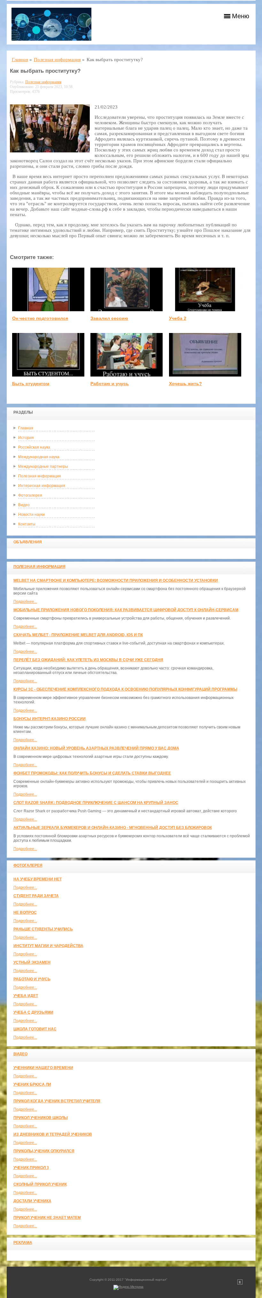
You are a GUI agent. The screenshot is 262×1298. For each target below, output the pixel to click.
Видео (24, 505)
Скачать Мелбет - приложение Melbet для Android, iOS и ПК (78, 635)
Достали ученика (32, 1201)
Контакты (26, 524)
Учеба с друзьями (33, 1012)
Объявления (27, 542)
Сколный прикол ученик (40, 1184)
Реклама (22, 1242)
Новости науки (31, 514)
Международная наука (38, 457)
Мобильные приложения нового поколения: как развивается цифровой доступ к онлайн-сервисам (125, 610)
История (26, 437)
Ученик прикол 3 (31, 1167)
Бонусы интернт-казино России (49, 719)
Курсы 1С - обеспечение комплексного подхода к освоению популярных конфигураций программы (125, 689)
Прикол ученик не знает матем (47, 1217)
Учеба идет (25, 996)
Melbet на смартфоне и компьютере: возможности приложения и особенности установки (115, 580)
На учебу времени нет (37, 879)
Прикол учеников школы (40, 1117)
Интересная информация (41, 485)
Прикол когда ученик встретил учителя (56, 1101)
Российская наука (34, 447)
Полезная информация (39, 476)
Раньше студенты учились (43, 929)
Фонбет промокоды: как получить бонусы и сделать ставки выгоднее (92, 773)
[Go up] (240, 1283)
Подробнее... (25, 601)
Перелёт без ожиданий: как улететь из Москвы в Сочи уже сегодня (88, 660)
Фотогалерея (30, 495)
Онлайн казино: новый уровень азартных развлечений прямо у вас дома (96, 748)
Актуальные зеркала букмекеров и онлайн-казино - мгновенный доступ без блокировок (112, 827)
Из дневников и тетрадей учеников (52, 1134)
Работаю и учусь (31, 979)
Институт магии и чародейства (48, 946)
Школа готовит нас (35, 1029)
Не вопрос (25, 912)
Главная (25, 428)
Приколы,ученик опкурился (43, 1151)
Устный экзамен (31, 962)
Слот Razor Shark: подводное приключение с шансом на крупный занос (95, 802)
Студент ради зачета (36, 896)
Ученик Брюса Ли (32, 1084)
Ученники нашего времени (43, 1068)
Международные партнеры (43, 466)
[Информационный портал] (51, 24)
